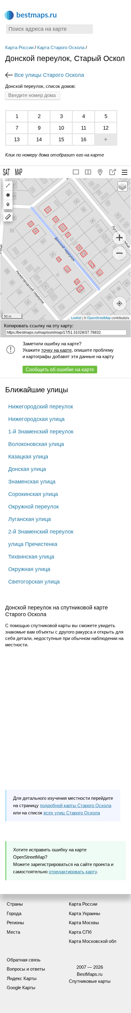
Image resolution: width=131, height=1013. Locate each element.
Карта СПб (80, 932)
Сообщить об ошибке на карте (60, 369)
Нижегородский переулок (40, 407)
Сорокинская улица (33, 494)
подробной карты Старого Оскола (75, 805)
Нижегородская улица (36, 419)
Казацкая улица (28, 457)
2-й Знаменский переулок (40, 532)
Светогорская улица (34, 582)
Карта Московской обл (92, 941)
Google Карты (21, 987)
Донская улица (27, 469)
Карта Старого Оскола (60, 47)
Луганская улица (29, 519)
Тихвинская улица (31, 557)
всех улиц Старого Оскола (72, 812)
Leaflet (76, 317)
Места (13, 932)
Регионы (15, 922)
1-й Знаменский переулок (40, 432)
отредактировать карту (73, 871)
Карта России (19, 47)
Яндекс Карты (22, 978)
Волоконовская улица (36, 444)
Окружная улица (29, 569)
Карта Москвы (84, 922)
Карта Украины (84, 913)
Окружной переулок (33, 507)
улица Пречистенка (32, 544)
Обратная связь (24, 959)
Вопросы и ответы (26, 969)
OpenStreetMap (99, 317)
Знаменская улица (31, 482)
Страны (15, 904)
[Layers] (122, 186)
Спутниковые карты (90, 981)
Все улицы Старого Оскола (49, 75)
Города (14, 913)
